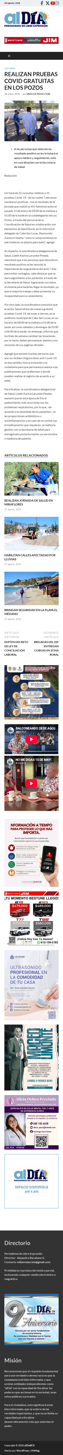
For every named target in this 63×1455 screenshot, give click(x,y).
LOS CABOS (9, 68)
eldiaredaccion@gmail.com (33, 1262)
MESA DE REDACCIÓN (38, 94)
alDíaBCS (29, 1445)
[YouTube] (52, 3)
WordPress (22, 1450)
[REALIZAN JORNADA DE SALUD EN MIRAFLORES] (31, 480)
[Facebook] (42, 3)
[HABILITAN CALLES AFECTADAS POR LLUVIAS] (31, 534)
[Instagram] (56, 3)
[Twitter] (47, 3)
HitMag (35, 1450)
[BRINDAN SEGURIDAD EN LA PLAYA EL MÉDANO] (31, 589)
